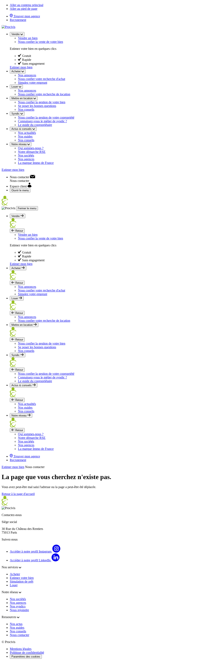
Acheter (15, 574)
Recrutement (18, 20)
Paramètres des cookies (25, 656)
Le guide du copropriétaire (35, 125)
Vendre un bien (28, 38)
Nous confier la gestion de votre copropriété (46, 117)
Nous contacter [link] (34, 467)
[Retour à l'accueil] (8, 27)
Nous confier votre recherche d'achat (41, 79)
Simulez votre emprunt (32, 82)
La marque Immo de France (36, 163)
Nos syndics (18, 606)
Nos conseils (26, 109)
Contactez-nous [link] (12, 515)
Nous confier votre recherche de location (44, 94)
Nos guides (25, 136)
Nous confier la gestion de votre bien (41, 102)
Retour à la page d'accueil (18, 494)
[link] (22, 177)
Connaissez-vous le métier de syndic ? (42, 121)
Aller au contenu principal (26, 5)
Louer (14, 585)
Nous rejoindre (19, 610)
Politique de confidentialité (27, 652)
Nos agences (26, 159)
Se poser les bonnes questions (37, 106)
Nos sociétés (26, 155)
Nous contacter (19, 635)
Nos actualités (27, 133)
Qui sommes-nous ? (30, 148)
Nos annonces (27, 75)
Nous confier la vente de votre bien (40, 41)
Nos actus (16, 624)
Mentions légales (20, 649)
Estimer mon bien (21, 67)
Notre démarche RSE (32, 152)
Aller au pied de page (23, 8)
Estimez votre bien (22, 578)
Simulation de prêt (21, 581)
